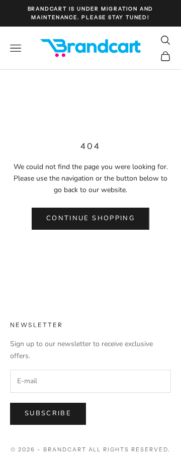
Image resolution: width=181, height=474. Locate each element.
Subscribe (48, 413)
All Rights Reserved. (129, 449)
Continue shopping (90, 218)
